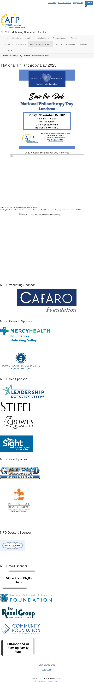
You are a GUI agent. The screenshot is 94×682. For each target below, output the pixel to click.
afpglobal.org (78, 2)
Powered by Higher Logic (47, 681)
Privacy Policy (47, 669)
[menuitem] (53, 2)
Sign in (89, 2)
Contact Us (52, 2)
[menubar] (66, 2)
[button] (16, 38)
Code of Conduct (64, 2)
